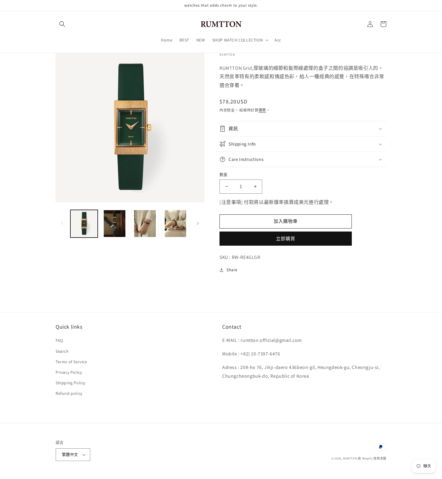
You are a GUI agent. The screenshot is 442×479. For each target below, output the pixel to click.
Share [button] (232, 269)
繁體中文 (70, 454)
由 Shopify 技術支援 (372, 458)
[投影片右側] (197, 223)
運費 (262, 110)
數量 (223, 174)
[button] (62, 24)
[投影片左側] (62, 223)
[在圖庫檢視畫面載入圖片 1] (84, 223)
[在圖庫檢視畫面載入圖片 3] (145, 223)
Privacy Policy (69, 372)
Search (62, 351)
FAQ (59, 340)
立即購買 (285, 238)
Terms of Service (71, 361)
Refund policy (69, 393)
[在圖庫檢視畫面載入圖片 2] (114, 223)
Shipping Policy (70, 382)
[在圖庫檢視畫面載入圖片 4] (175, 223)
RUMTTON (350, 458)
